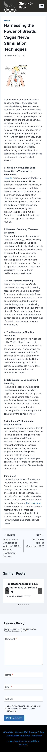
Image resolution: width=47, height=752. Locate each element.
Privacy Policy (36, 732)
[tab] (18, 604)
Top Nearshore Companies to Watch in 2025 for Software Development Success (12, 546)
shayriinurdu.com (22, 741)
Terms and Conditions (18, 735)
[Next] (40, 591)
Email (8, 687)
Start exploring (33, 503)
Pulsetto (8, 178)
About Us (8, 732)
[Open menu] (41, 6)
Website (9, 699)
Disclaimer (36, 735)
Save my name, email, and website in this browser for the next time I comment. (23, 708)
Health (7, 20)
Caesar (9, 55)
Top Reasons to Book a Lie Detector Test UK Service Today (22, 587)
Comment (11, 639)
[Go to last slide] (7, 591)
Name (9, 675)
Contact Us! (21, 732)
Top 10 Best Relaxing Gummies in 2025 (35, 540)
